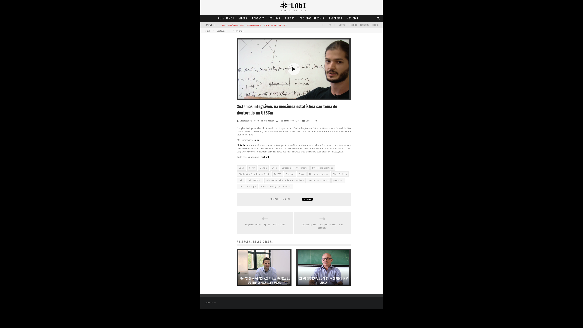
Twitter (332, 25)
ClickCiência (311, 120)
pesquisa (338, 180)
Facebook (343, 25)
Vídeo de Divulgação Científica (276, 186)
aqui (257, 139)
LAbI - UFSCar (254, 180)
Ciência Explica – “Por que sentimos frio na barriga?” (322, 226)
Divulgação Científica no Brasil (254, 174)
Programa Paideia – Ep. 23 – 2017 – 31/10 (265, 224)
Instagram (364, 25)
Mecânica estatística (319, 180)
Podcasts (258, 18)
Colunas (274, 18)
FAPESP (277, 174)
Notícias (352, 18)
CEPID (252, 168)
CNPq (274, 168)
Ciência (263, 168)
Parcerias (335, 18)
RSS (323, 25)
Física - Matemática (318, 174)
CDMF (241, 168)
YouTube (353, 25)
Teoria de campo (247, 186)
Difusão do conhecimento (295, 168)
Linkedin (376, 25)
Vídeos (243, 18)
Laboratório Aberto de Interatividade (257, 120)
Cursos (290, 18)
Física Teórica (340, 174)
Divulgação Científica (322, 168)
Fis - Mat (290, 174)
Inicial (207, 31)
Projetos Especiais (312, 18)
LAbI (241, 180)
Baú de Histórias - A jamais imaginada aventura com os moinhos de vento (254, 25)
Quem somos (226, 18)
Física (302, 174)
